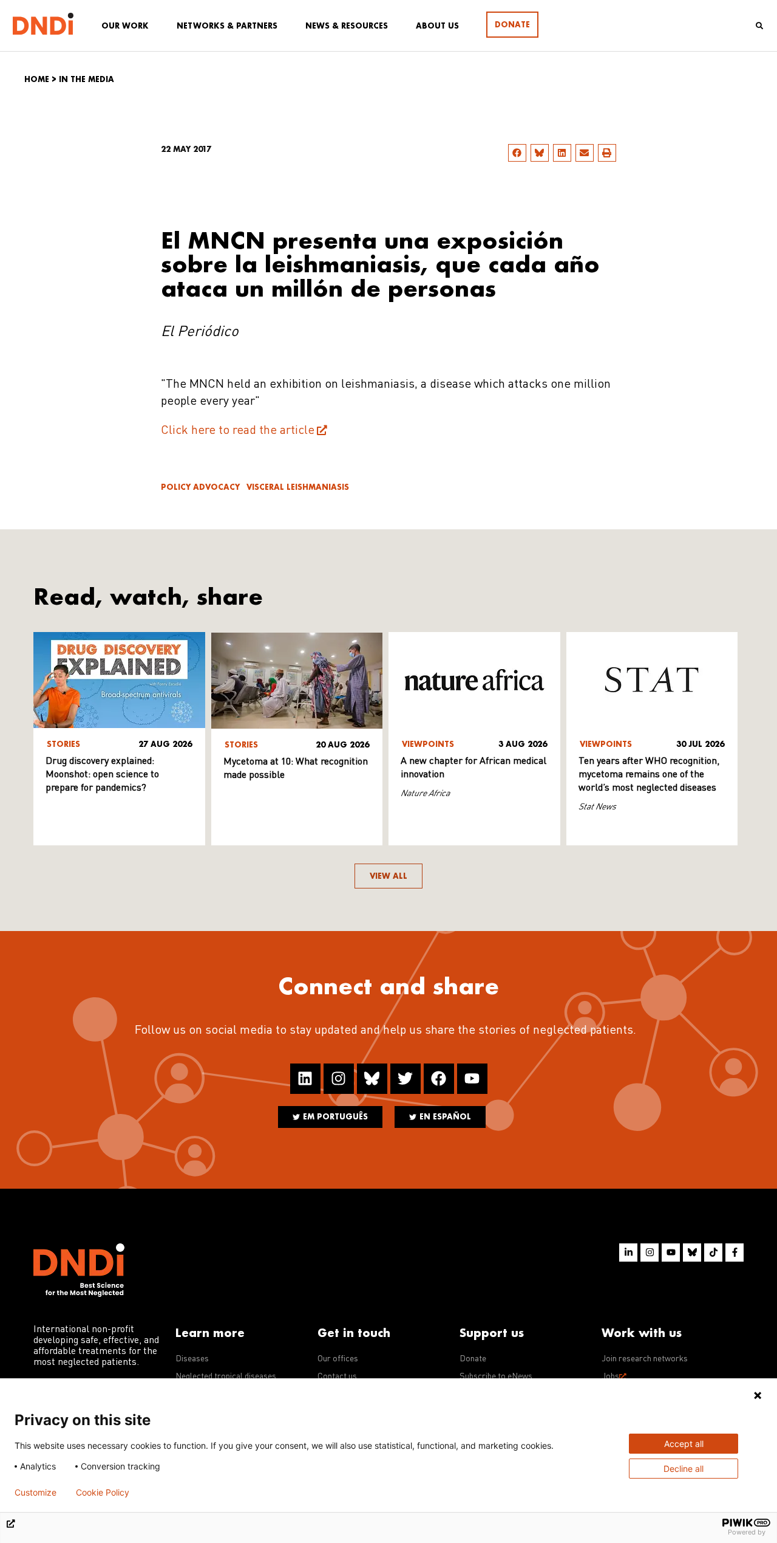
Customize (35, 1492)
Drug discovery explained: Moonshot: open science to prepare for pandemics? (102, 775)
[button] (517, 153)
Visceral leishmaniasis (297, 487)
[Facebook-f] (734, 1252)
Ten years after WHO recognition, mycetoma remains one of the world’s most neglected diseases (649, 775)
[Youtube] (472, 1079)
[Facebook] (439, 1079)
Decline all (683, 1468)
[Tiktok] (713, 1252)
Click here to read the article (237, 431)
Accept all (684, 1443)
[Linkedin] (305, 1079)
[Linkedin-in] (628, 1252)
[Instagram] (339, 1079)
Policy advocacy (200, 487)
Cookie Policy (102, 1492)
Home (36, 79)
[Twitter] (405, 1079)
